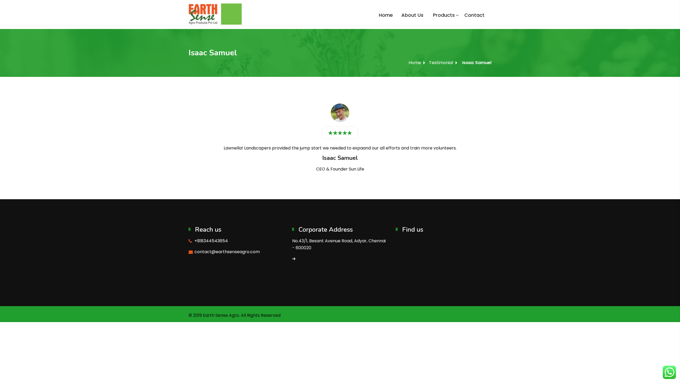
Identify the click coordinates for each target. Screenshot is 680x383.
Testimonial (441, 63)
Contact (474, 15)
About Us (412, 15)
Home (386, 15)
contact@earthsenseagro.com (227, 252)
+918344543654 (211, 241)
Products (444, 15)
